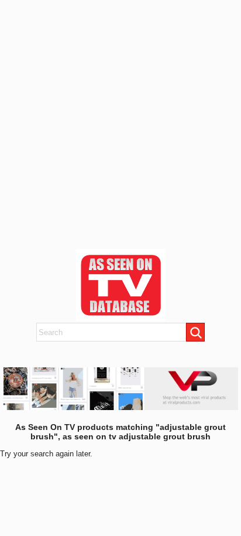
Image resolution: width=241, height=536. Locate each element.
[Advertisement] (120, 120)
